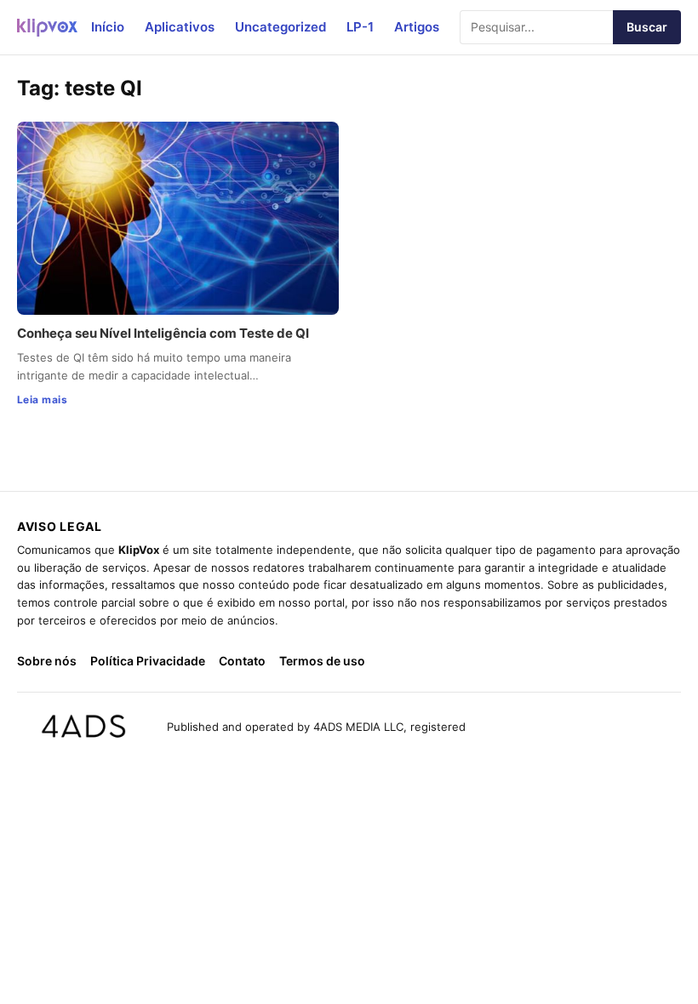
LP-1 (360, 27)
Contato (242, 660)
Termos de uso (322, 660)
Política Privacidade (147, 660)
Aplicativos (180, 27)
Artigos (416, 27)
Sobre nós (47, 660)
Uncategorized (280, 27)
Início (107, 27)
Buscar (646, 27)
